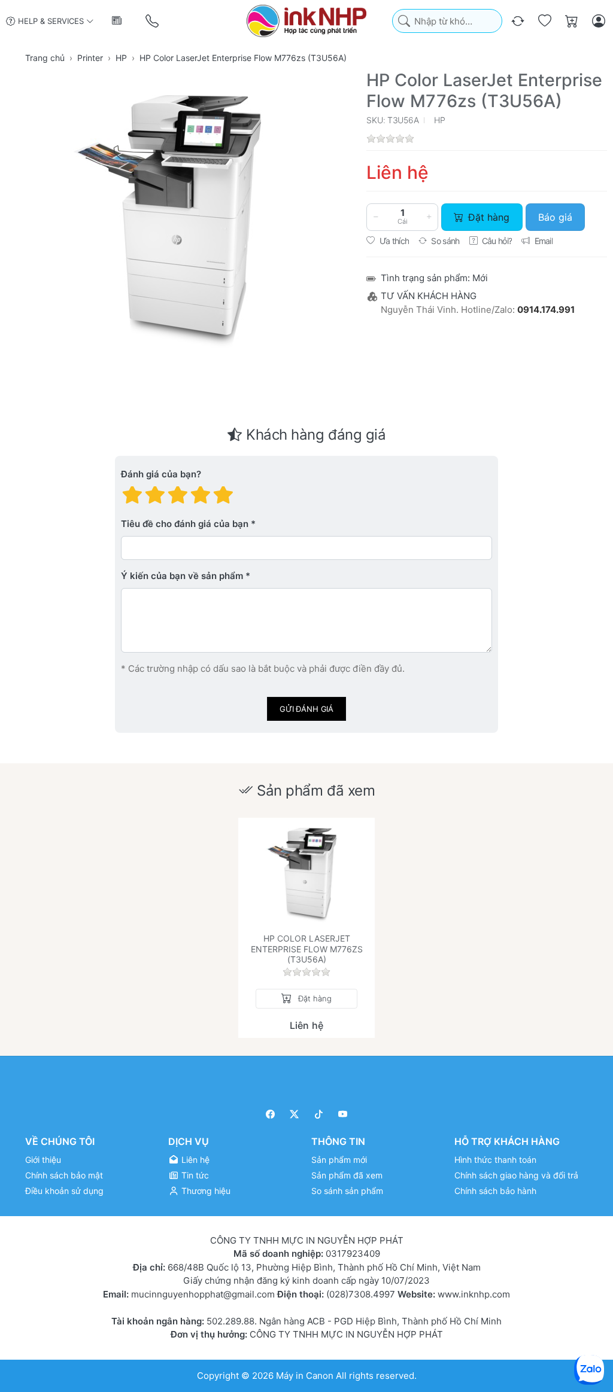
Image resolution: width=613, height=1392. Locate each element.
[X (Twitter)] (295, 1114)
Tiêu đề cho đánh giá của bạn (184, 524)
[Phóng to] (181, 216)
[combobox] (447, 21)
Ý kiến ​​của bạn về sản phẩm (182, 576)
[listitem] (181, 216)
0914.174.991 (546, 309)
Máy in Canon (304, 1375)
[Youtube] (343, 1114)
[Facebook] (270, 1114)
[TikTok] (318, 1114)
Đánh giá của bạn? (161, 474)
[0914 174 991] (152, 21)
